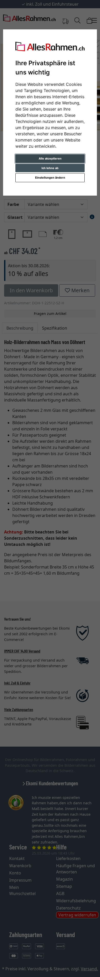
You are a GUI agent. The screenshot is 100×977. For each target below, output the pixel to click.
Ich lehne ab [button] (50, 168)
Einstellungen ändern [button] (50, 177)
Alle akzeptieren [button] (50, 158)
